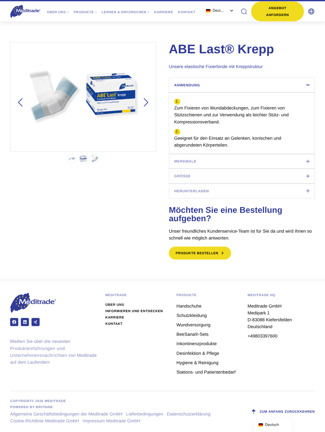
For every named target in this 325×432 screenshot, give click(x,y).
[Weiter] (146, 102)
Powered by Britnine (31, 407)
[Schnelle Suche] (243, 11)
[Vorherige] (20, 102)
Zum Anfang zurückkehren (287, 411)
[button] (311, 11)
